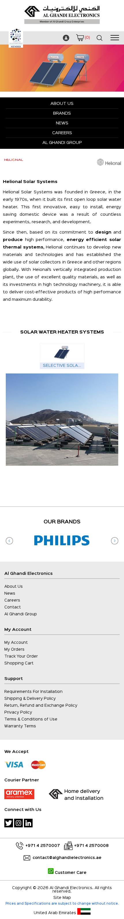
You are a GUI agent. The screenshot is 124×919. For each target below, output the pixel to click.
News (62, 123)
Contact (12, 607)
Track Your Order (21, 656)
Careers (62, 133)
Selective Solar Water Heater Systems (63, 365)
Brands (62, 113)
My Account (16, 642)
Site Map (62, 897)
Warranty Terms (20, 726)
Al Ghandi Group (62, 143)
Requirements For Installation (33, 691)
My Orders (14, 649)
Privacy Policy (18, 712)
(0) (87, 37)
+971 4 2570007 (42, 845)
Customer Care (70, 872)
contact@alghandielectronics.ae (67, 858)
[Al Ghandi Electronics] (62, 26)
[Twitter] (8, 823)
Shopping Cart (18, 663)
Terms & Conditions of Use (30, 719)
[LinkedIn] (28, 823)
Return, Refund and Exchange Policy (40, 705)
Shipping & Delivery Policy (30, 698)
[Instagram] (18, 823)
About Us (62, 103)
